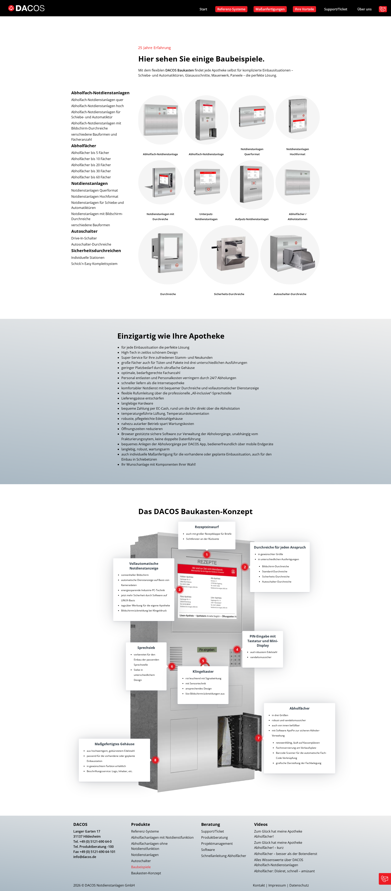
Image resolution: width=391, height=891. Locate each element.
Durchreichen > (267, 95)
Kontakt (259, 885)
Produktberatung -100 (96, 846)
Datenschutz (299, 885)
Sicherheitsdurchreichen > (274, 102)
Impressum (277, 885)
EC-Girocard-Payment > (235, 123)
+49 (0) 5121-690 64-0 (95, 841)
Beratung (210, 824)
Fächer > (226, 44)
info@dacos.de (84, 857)
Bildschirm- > (235, 76)
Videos (261, 824)
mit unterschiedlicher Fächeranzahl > (272, 46)
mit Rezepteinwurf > (230, 108)
